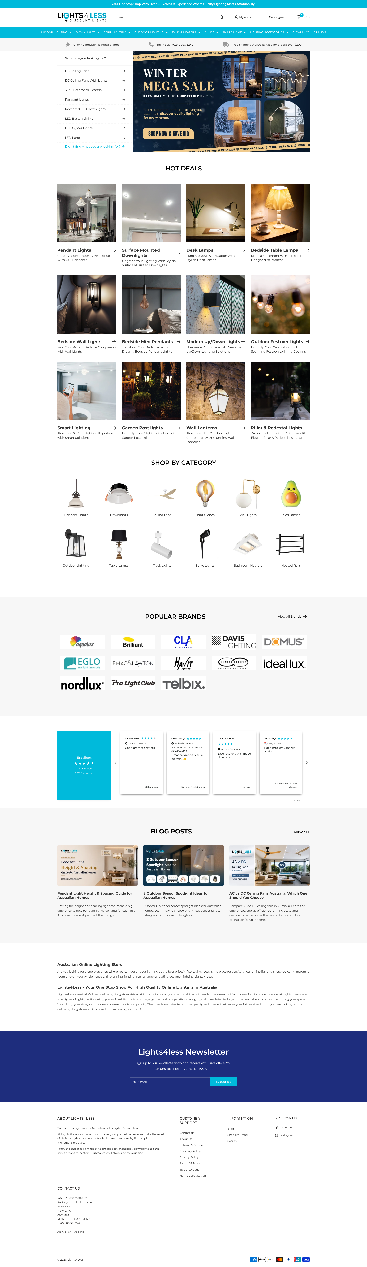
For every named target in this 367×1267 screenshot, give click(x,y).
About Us (186, 1139)
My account (247, 17)
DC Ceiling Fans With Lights (86, 80)
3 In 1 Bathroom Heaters (83, 90)
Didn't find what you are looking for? (93, 146)
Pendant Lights (77, 99)
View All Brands (290, 616)
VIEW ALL (302, 832)
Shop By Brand (237, 1134)
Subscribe (223, 1082)
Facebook (286, 1127)
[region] (211, 763)
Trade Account (189, 1169)
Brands (319, 32)
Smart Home (232, 32)
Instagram (287, 1135)
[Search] (222, 17)
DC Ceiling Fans (77, 71)
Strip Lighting (115, 32)
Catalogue (276, 17)
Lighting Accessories (267, 32)
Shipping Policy (190, 1151)
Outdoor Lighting (149, 32)
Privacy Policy (189, 1157)
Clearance (301, 32)
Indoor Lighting (54, 32)
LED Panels (73, 137)
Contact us (187, 1133)
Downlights (86, 32)
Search (232, 1141)
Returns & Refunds (192, 1145)
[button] (116, 762)
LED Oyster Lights (79, 128)
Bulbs (209, 32)
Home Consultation (193, 1175)
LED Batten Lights (79, 118)
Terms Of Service (191, 1163)
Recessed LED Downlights (85, 109)
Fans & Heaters (184, 32)
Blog (230, 1128)
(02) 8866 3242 (182, 44)
